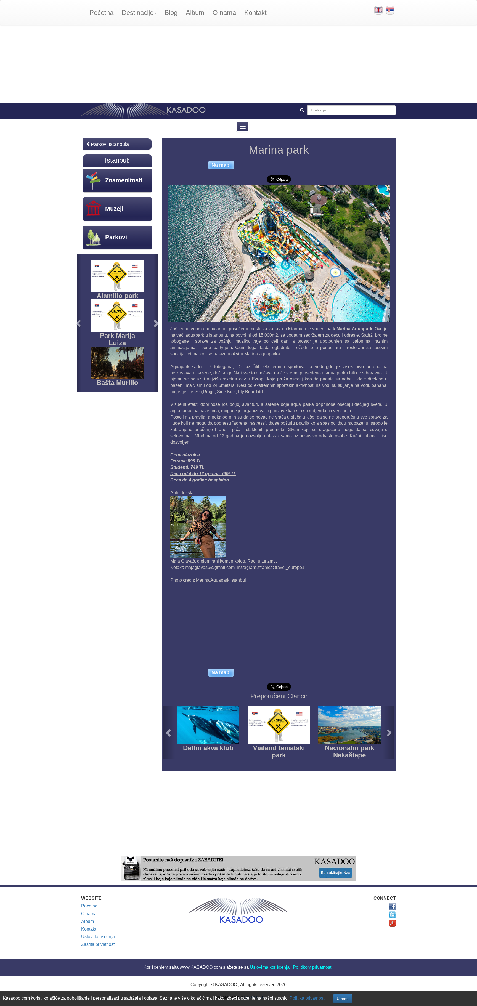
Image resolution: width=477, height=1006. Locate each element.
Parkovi (116, 237)
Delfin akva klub (208, 748)
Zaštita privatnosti (98, 944)
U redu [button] (343, 998)
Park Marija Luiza (117, 339)
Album (195, 12)
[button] (169, 732)
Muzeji (114, 208)
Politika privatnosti (307, 998)
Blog (171, 12)
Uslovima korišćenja (270, 967)
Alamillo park (117, 295)
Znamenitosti (123, 180)
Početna (101, 12)
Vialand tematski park (279, 751)
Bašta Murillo (117, 382)
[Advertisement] (238, 64)
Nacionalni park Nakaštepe (349, 751)
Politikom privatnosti (312, 967)
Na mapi (221, 165)
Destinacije (137, 12)
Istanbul (116, 160)
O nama (224, 12)
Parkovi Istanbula (110, 144)
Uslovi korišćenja (98, 936)
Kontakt (255, 12)
